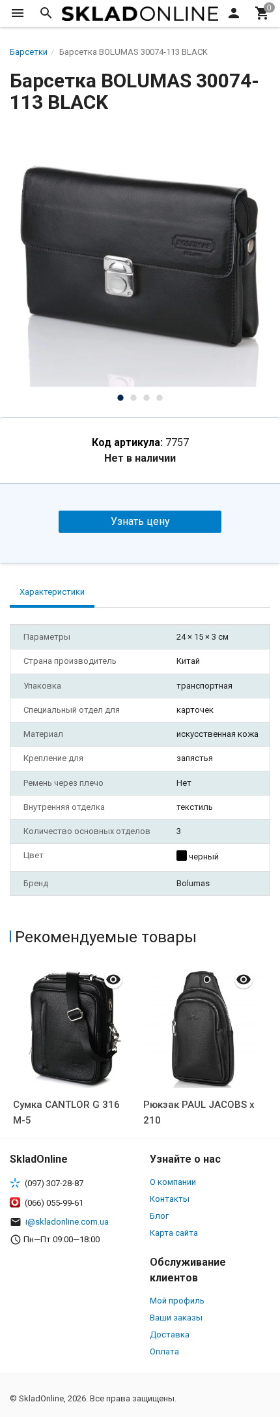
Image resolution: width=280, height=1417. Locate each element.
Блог (159, 1216)
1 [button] (120, 397)
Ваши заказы (176, 1317)
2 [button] (133, 397)
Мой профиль (177, 1300)
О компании (173, 1182)
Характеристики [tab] (52, 592)
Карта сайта (174, 1233)
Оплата (164, 1351)
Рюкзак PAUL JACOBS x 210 (199, 1112)
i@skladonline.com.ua (67, 1222)
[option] (140, 256)
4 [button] (159, 397)
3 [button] (146, 397)
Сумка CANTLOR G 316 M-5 (66, 1112)
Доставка (169, 1334)
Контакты (169, 1199)
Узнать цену (140, 521)
